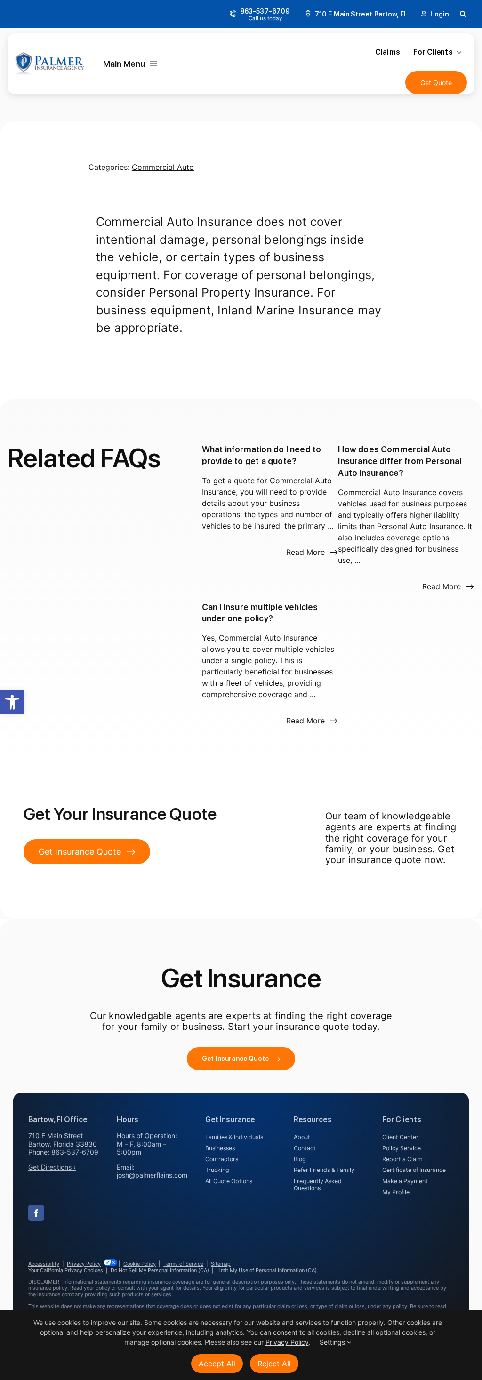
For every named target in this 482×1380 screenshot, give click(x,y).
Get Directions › (52, 1167)
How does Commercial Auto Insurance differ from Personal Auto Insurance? (399, 461)
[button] (12, 702)
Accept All (217, 1363)
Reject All (274, 1363)
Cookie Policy (139, 1263)
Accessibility (43, 1263)
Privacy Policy (84, 1263)
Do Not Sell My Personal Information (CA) (160, 1270)
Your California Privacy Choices (65, 1270)
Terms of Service (183, 1263)
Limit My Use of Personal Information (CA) (267, 1270)
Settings (333, 1342)
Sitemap (221, 1263)
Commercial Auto (163, 167)
